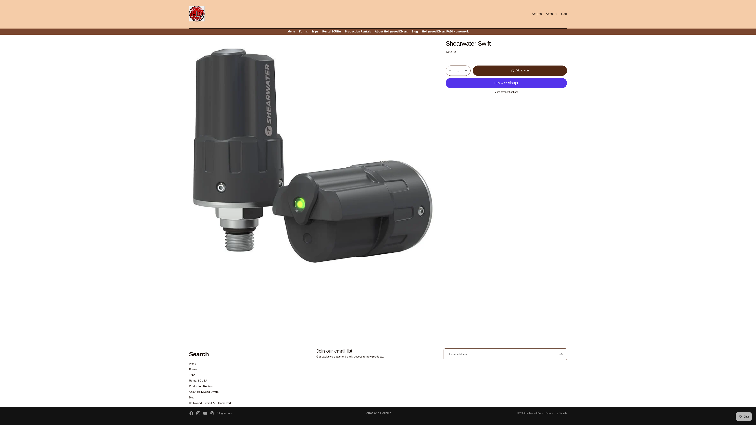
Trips (192, 374)
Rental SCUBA (198, 380)
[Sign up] (561, 354)
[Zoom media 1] (312, 158)
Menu (192, 363)
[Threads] (212, 413)
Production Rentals (201, 386)
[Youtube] (205, 413)
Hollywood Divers (534, 413)
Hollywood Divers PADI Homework (210, 403)
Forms (193, 369)
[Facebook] (191, 413)
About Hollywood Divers (204, 391)
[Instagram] (198, 413)
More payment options (506, 92)
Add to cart (522, 70)
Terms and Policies (378, 413)
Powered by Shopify (556, 413)
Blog (192, 397)
